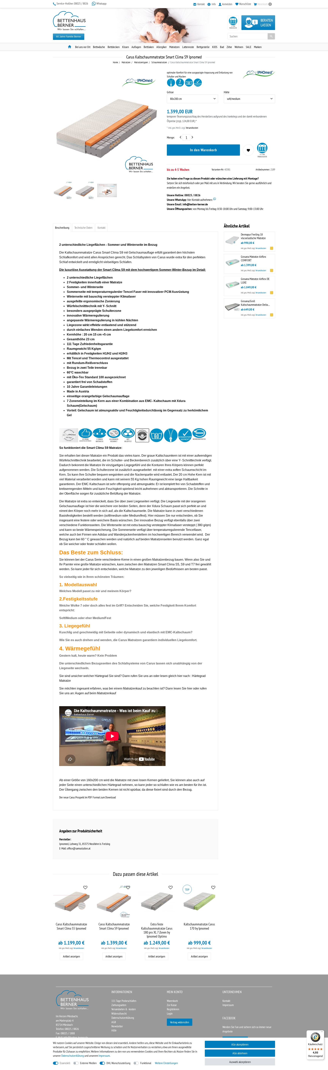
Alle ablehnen (240, 1053)
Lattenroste (188, 47)
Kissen (125, 47)
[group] (71, 901)
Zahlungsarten (118, 1005)
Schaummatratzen (159, 62)
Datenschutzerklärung (122, 1018)
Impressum (228, 1005)
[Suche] (271, 36)
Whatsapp (101, 3)
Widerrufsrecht (119, 1013)
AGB (113, 1022)
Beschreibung (62, 227)
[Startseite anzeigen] (72, 999)
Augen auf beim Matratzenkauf (95, 693)
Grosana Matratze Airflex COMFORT (253, 258)
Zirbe (229, 47)
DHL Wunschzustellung (118, 1063)
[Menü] (322, 1032)
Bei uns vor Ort (82, 47)
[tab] (62, 227)
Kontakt (101, 227)
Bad (222, 47)
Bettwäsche (99, 47)
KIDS (214, 47)
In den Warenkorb (203, 149)
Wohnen (239, 47)
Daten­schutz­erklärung (72, 1055)
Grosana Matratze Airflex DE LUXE (255, 280)
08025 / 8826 (73, 3)
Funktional (145, 1063)
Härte (226, 92)
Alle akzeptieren (239, 1044)
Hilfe (114, 1030)
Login (170, 1013)
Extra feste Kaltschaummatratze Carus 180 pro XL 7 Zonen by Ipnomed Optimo (156, 930)
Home (115, 62)
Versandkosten (191, 127)
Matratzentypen (141, 62)
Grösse (170, 92)
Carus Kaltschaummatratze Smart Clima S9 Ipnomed (114, 926)
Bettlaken (149, 47)
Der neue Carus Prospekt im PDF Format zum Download (87, 797)
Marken (258, 47)
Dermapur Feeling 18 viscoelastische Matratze (253, 236)
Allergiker (161, 47)
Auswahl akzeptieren (240, 1062)
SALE (248, 47)
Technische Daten (83, 227)
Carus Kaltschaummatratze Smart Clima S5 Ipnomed (71, 926)
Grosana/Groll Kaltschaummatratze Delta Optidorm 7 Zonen (254, 302)
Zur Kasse (172, 1005)
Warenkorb (172, 1001)
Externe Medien (88, 1063)
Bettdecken (114, 47)
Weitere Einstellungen (166, 1063)
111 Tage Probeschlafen (123, 1001)
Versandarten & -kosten (123, 1009)
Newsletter (117, 1026)
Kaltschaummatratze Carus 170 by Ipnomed (199, 926)
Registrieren (173, 1009)
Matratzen (174, 47)
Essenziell (65, 1063)
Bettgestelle (203, 47)
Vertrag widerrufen (179, 1022)
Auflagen (136, 47)
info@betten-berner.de (195, 204)
